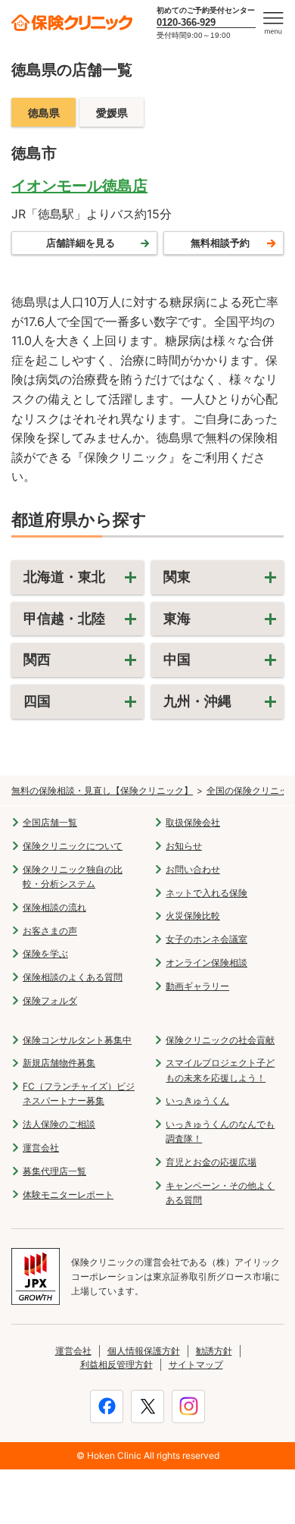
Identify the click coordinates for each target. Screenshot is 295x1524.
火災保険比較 (193, 915)
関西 (37, 659)
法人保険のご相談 (59, 1124)
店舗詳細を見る (80, 243)
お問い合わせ (193, 869)
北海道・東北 (64, 577)
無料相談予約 (220, 243)
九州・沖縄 (197, 701)
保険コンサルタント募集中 (77, 1040)
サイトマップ (196, 1364)
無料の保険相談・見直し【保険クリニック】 (102, 790)
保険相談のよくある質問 (73, 977)
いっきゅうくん (197, 1100)
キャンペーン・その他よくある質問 (220, 1193)
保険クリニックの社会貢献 (220, 1040)
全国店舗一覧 (50, 822)
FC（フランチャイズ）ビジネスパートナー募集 (79, 1093)
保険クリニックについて (73, 845)
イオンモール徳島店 (79, 186)
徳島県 (44, 112)
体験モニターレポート (68, 1194)
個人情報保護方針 (143, 1350)
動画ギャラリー (197, 986)
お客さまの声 (50, 930)
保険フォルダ (50, 1000)
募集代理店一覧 (54, 1171)
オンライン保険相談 (206, 962)
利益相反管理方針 (116, 1364)
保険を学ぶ (45, 953)
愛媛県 (112, 112)
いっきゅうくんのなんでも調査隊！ (220, 1131)
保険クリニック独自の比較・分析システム (73, 876)
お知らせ (184, 845)
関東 (177, 577)
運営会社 (41, 1147)
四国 (37, 701)
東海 (177, 618)
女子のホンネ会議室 (206, 939)
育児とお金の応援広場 (211, 1162)
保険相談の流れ (54, 907)
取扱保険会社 (193, 822)
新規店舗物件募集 (59, 1062)
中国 (177, 659)
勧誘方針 (214, 1350)
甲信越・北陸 (64, 618)
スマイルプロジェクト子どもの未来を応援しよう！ (220, 1070)
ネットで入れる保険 (206, 892)
